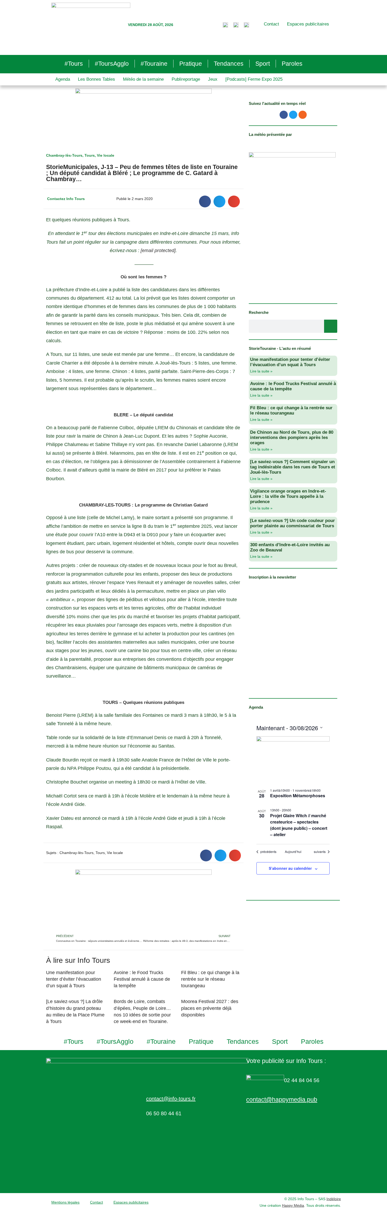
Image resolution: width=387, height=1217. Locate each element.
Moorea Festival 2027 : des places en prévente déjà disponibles (209, 1008)
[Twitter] (293, 115)
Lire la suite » (261, 371)
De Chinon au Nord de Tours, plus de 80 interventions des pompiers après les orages (291, 437)
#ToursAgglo (112, 63)
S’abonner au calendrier (290, 868)
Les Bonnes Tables (96, 79)
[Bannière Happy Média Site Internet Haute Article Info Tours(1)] (143, 901)
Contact (271, 24)
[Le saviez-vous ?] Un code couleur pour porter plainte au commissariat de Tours (292, 523)
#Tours (73, 63)
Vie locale (105, 155)
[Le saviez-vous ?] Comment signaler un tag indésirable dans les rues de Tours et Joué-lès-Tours (292, 467)
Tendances (229, 63)
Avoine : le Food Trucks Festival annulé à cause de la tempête (142, 979)
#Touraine (154, 63)
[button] (205, 201)
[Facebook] (284, 115)
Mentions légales (65, 1202)
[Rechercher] (330, 326)
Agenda (62, 79)
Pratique (190, 63)
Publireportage (186, 79)
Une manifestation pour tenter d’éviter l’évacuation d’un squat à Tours (73, 979)
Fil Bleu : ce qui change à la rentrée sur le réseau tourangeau (210, 979)
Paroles (292, 63)
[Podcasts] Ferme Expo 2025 (253, 79)
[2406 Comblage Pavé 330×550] (292, 224)
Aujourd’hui (293, 852)
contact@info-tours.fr (171, 1099)
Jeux (212, 79)
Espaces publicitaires (308, 24)
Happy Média (293, 1205)
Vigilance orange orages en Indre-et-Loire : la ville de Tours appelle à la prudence (288, 496)
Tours (90, 155)
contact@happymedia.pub (281, 1099)
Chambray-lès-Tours (64, 155)
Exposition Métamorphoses (297, 795)
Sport (262, 63)
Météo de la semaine (143, 79)
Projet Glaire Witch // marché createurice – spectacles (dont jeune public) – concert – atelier (298, 824)
